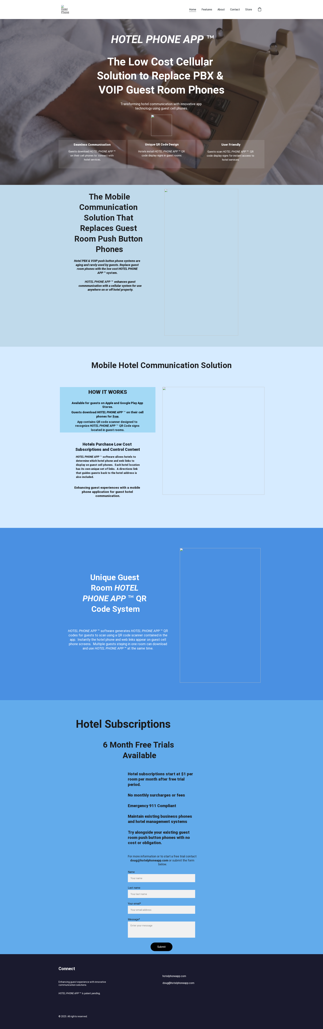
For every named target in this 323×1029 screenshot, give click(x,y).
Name (131, 872)
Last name (134, 887)
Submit (161, 946)
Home (192, 9)
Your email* (134, 903)
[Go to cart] (259, 9)
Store (248, 9)
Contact (235, 9)
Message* (134, 919)
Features (207, 9)
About (221, 9)
